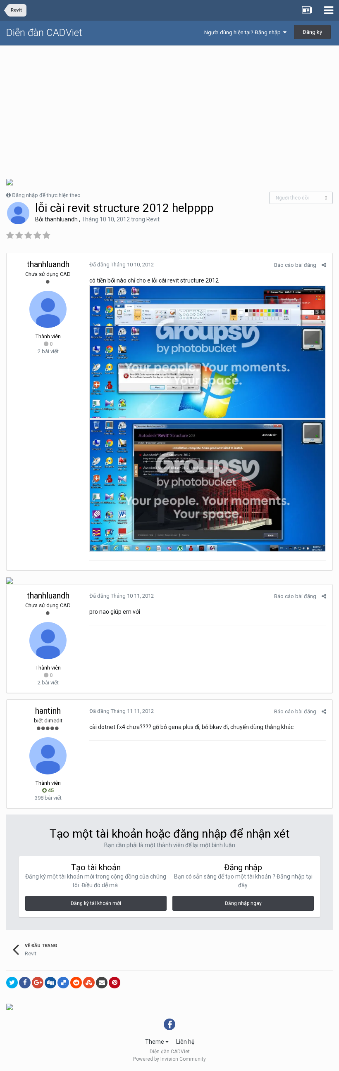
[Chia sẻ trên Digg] (50, 982)
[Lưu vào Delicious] (63, 982)
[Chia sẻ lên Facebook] (25, 982)
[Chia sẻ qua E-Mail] (101, 982)
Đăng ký (312, 32)
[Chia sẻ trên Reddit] (76, 982)
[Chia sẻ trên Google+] (37, 982)
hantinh (48, 711)
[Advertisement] (169, 108)
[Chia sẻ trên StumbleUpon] (89, 982)
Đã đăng (121, 264)
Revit (153, 219)
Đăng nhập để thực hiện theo (46, 195)
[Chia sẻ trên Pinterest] (114, 982)
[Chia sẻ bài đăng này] (324, 265)
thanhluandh (61, 219)
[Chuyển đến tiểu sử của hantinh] (48, 755)
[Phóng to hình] (207, 351)
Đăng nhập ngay (243, 903)
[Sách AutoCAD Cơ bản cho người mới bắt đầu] (9, 580)
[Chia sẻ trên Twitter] (12, 982)
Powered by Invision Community (169, 1059)
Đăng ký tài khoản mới (96, 903)
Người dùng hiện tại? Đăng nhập (243, 32)
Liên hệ (185, 1041)
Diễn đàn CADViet (44, 32)
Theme (155, 1041)
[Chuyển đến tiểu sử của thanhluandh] (18, 213)
